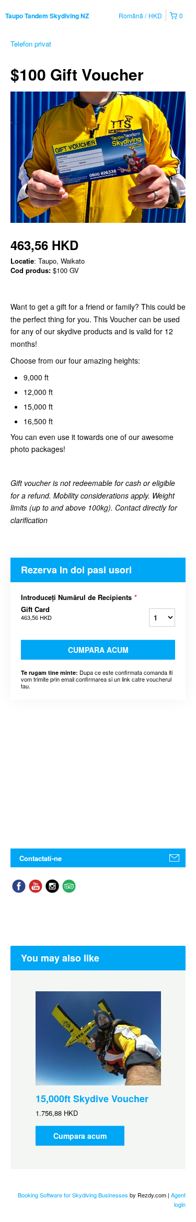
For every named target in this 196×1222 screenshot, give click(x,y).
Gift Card (36, 613)
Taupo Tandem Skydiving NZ (47, 15)
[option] (98, 1068)
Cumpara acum (98, 649)
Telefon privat (30, 44)
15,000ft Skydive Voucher (92, 1098)
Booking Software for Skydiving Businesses (74, 1195)
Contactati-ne (40, 858)
